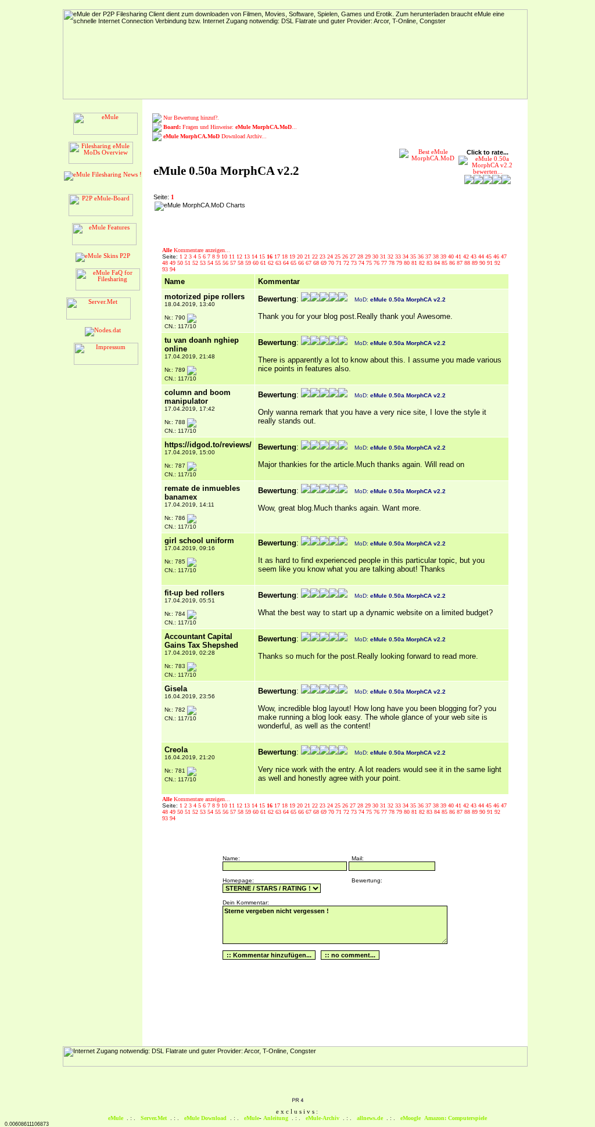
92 (497, 263)
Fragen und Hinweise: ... (230, 127)
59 (249, 263)
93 (166, 269)
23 (323, 256)
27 (353, 256)
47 (504, 256)
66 (302, 263)
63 (279, 263)
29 (368, 256)
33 (399, 256)
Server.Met (154, 1118)
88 (468, 263)
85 (445, 263)
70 (332, 263)
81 (415, 263)
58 (241, 263)
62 (271, 263)
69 (324, 263)
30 (376, 256)
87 (460, 263)
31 (384, 256)
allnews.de (370, 1118)
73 (355, 263)
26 (346, 256)
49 (173, 263)
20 (300, 256)
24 (331, 256)
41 (459, 256)
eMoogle (410, 1118)
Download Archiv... (215, 136)
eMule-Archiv (322, 1118)
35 (414, 256)
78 (392, 263)
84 (438, 263)
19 (293, 256)
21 (308, 256)
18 (285, 256)
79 (400, 263)
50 (181, 263)
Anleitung (275, 1118)
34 (406, 256)
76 (377, 263)
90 (483, 263)
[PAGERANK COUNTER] (297, 1101)
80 (407, 263)
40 (452, 256)
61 (264, 263)
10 (225, 256)
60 (256, 263)
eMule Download (205, 1118)
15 (263, 256)
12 (240, 256)
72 (347, 263)
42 (467, 256)
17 (278, 256)
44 (482, 256)
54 (211, 263)
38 (436, 256)
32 (391, 256)
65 (294, 263)
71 (339, 263)
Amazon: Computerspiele (455, 1118)
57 (234, 263)
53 (203, 263)
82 (422, 263)
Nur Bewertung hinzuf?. (191, 117)
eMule (115, 1118)
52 (196, 263)
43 (474, 256)
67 (309, 263)
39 (444, 256)
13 (248, 256)
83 (430, 263)
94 (172, 269)
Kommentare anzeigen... (196, 250)
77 (385, 263)
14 (255, 256)
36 (421, 256)
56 (226, 263)
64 (287, 263)
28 (361, 256)
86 (453, 263)
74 (362, 263)
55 (219, 263)
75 (370, 263)
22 (316, 256)
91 (490, 263)
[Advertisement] (324, 219)
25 (338, 256)
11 (232, 256)
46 (497, 256)
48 (166, 263)
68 (317, 263)
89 (475, 263)
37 (429, 256)
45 (489, 256)
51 (188, 263)
